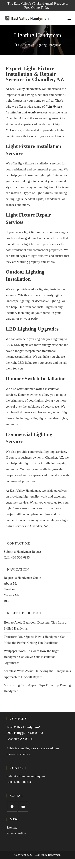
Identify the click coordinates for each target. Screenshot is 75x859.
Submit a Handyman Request (23, 551)
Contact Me (11, 595)
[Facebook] (12, 807)
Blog (7, 601)
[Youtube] (23, 807)
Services (9, 589)
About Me (10, 583)
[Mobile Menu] (69, 18)
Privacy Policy (16, 833)
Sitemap (12, 827)
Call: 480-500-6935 (19, 782)
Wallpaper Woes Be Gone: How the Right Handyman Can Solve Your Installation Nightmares (31, 657)
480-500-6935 (20, 557)
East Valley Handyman (23, 727)
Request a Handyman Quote (22, 577)
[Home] (15, 45)
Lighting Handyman (49, 45)
